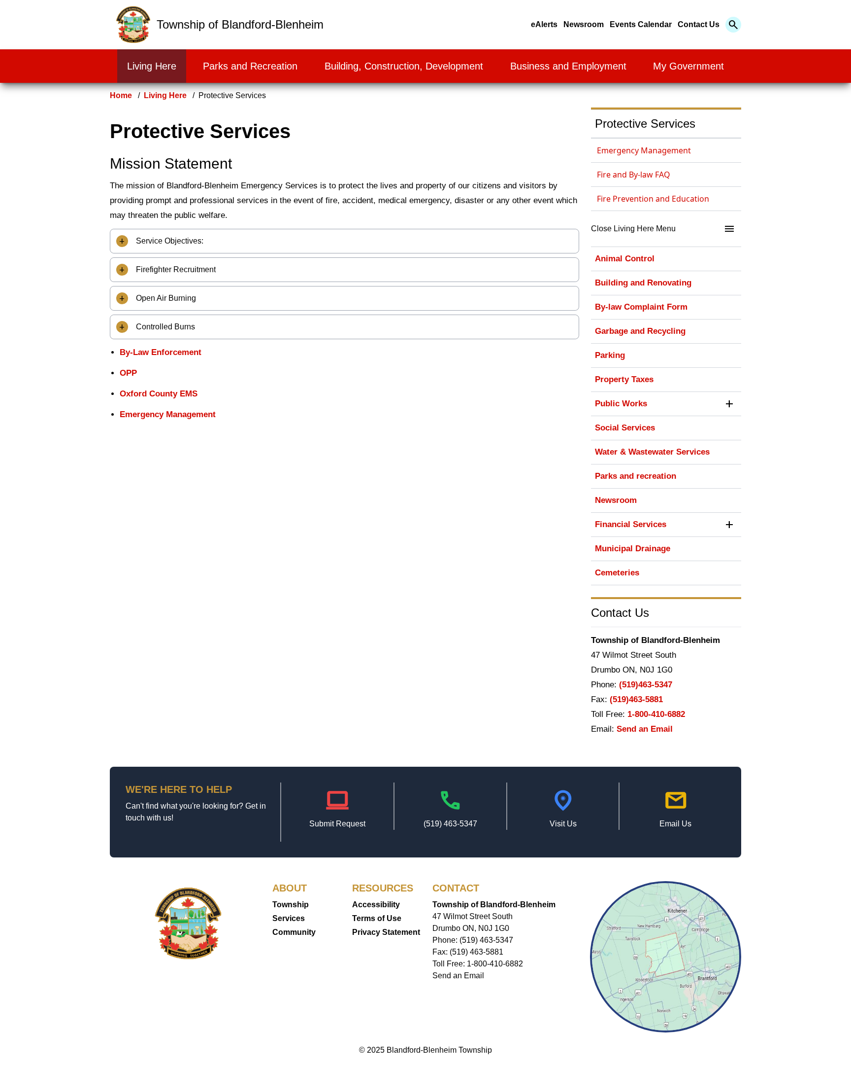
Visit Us (563, 823)
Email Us (675, 823)
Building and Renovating (643, 282)
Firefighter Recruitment (175, 269)
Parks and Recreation (250, 66)
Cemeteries (617, 572)
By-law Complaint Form (641, 307)
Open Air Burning (165, 298)
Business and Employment (568, 66)
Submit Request (337, 823)
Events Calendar (641, 24)
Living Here (151, 66)
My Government (688, 66)
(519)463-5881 (636, 699)
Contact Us (699, 24)
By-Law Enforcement (160, 352)
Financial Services (630, 524)
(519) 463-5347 (450, 823)
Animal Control (625, 258)
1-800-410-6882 (656, 714)
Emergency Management (168, 414)
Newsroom (583, 24)
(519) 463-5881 (476, 952)
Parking (610, 355)
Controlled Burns (164, 326)
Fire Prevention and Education (653, 198)
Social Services (625, 427)
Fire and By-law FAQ (633, 174)
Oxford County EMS (158, 393)
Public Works (621, 403)
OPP (128, 373)
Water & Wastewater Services (652, 452)
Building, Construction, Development (404, 66)
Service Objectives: (168, 241)
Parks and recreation (635, 476)
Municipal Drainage (632, 548)
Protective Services (645, 123)
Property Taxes (624, 379)
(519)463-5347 (645, 684)
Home (121, 95)
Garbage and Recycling (640, 331)
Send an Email (645, 729)
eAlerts (544, 24)
